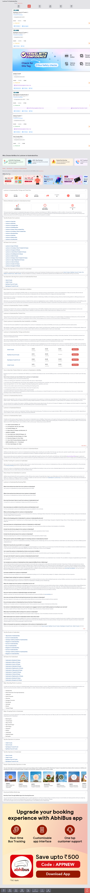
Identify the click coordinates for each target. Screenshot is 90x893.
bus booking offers (71, 456)
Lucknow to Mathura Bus (11, 237)
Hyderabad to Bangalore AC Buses (14, 680)
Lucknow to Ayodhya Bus (11, 239)
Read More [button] (41, 171)
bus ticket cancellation (70, 568)
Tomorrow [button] (20, 3)
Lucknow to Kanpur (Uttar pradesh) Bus (15, 229)
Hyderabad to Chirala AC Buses (13, 674)
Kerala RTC (47, 784)
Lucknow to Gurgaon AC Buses (13, 249)
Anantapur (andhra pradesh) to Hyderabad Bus (16, 639)
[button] (18, 6)
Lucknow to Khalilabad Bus (12, 227)
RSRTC (71, 784)
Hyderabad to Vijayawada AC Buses (14, 670)
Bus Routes (9, 168)
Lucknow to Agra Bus (10, 221)
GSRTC (58, 784)
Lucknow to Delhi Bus (10, 235)
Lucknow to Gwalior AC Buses (13, 263)
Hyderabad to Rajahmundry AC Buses (14, 668)
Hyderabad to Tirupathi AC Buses (13, 672)
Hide (84, 628)
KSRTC (33, 784)
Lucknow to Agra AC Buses (12, 245)
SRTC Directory (46, 769)
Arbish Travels (18, 273)
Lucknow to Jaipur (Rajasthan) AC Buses (15, 259)
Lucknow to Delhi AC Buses (12, 255)
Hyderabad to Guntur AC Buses (13, 664)
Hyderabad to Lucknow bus (54, 477)
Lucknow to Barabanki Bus (12, 233)
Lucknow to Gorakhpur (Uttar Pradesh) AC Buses (17, 247)
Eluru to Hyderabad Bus (11, 645)
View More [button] (83, 445)
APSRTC (8, 783)
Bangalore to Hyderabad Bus (12, 641)
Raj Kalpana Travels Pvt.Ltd (12, 286)
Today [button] (15, 3)
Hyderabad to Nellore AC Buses (13, 662)
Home (4, 168)
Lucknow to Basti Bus (10, 223)
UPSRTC (84, 783)
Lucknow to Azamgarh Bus (12, 225)
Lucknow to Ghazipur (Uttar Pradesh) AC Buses (16, 257)
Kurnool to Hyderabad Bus (12, 637)
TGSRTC (21, 784)
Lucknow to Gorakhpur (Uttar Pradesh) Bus (16, 231)
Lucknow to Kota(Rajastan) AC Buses (14, 253)
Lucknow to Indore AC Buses (12, 261)
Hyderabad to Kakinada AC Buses (13, 666)
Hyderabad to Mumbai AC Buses (13, 660)
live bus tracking (10, 465)
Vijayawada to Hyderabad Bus (13, 635)
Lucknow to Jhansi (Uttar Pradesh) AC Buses (16, 251)
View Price (75, 349)
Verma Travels (66, 272)
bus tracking (47, 594)
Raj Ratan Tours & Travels (76, 272)
